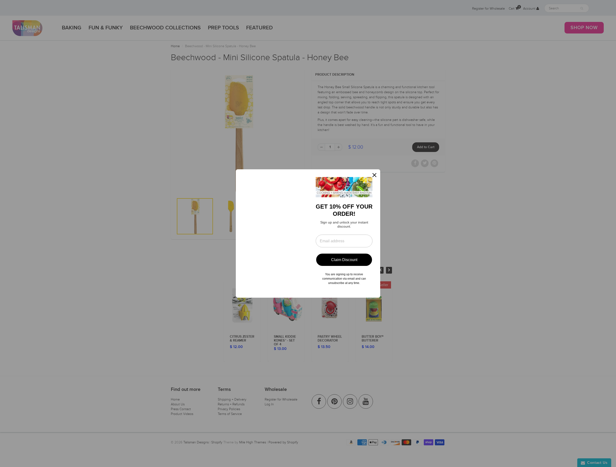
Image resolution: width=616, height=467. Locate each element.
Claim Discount (344, 260)
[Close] (374, 175)
